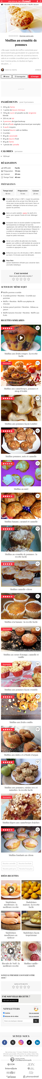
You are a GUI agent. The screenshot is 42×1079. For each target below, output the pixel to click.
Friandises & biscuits (20, 4)
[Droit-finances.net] (31, 1068)
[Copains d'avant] (11, 1072)
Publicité (25, 1052)
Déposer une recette (10, 1000)
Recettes (8, 4)
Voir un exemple (34, 1013)
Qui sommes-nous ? (11, 1052)
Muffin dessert (34, 4)
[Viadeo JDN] (31, 1072)
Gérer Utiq (35, 1054)
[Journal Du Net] (31, 1064)
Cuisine (7, 1013)
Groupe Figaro (19, 1055)
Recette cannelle (9, 863)
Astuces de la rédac (11, 1016)
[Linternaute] (11, 1069)
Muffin (5, 301)
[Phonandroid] (31, 1076)
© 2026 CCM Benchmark (31, 1055)
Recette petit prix (9, 869)
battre (25, 213)
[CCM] (11, 1064)
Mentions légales (9, 1055)
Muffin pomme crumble (12, 292)
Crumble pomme (9, 296)
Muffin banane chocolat (12, 313)
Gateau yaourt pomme (12, 307)
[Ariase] (11, 1077)
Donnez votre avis (26, 36)
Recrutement (33, 1052)
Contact (20, 1052)
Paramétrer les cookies (24, 1054)
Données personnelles (10, 1054)
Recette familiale (25, 863)
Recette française (26, 869)
